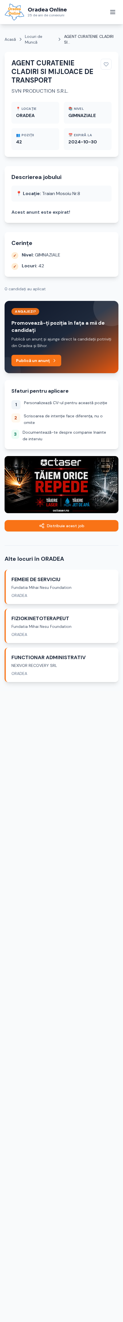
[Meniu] (112, 12)
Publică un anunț (33, 360)
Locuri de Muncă (33, 39)
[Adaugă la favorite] (106, 64)
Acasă (10, 39)
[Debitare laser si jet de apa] (61, 484)
